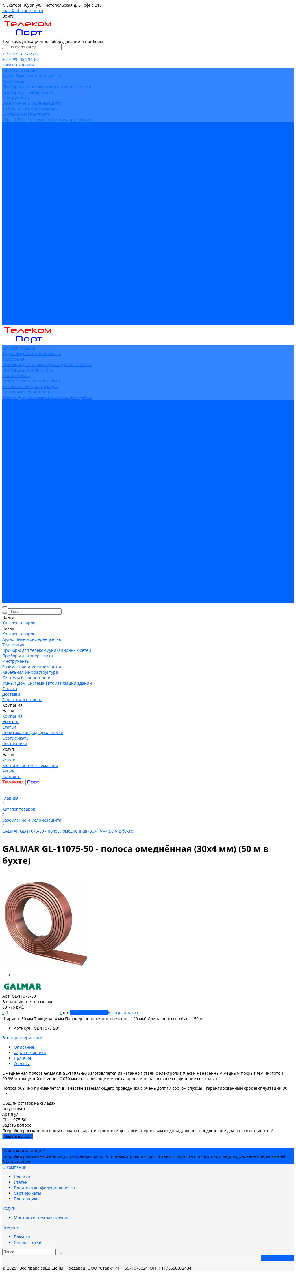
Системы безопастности (26, 114)
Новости (10, 147)
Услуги (9, 306)
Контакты (11, 322)
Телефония (13, 81)
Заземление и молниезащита (31, 103)
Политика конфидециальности (32, 158)
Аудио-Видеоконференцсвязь (31, 76)
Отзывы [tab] (22, 1063)
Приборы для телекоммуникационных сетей (46, 86)
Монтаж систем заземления (30, 180)
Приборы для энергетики (27, 92)
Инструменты (16, 97)
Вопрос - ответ (28, 1242)
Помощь (10, 1227)
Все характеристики (22, 1037)
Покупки (22, 1237)
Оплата (9, 257)
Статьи (9, 152)
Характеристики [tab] (30, 1052)
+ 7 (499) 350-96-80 (20, 59)
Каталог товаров (18, 202)
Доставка (11, 262)
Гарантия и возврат (22, 267)
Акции (8, 317)
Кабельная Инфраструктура (30, 108)
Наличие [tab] (23, 1058)
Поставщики (14, 169)
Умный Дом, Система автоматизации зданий (47, 119)
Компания (12, 273)
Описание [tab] (24, 1047)
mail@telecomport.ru (22, 10)
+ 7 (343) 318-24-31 (20, 54)
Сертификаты (15, 163)
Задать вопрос (17, 1136)
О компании (14, 1167)
